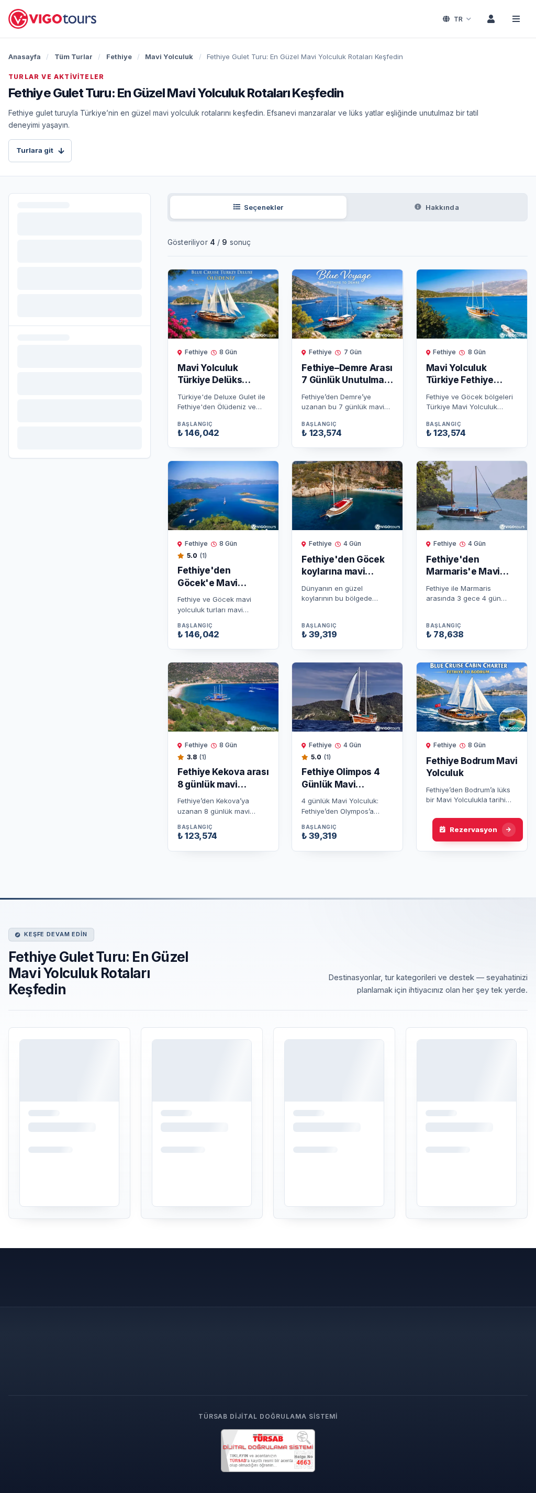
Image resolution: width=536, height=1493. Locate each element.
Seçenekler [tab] (263, 207)
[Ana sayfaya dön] (53, 19)
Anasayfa (24, 56)
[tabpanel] (348, 542)
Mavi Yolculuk (169, 56)
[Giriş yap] (490, 18)
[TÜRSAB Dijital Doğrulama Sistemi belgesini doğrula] (268, 1450)
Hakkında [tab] (442, 207)
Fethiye (119, 56)
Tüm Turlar (73, 56)
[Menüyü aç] (516, 18)
